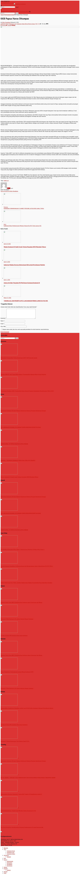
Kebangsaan (10, 861)
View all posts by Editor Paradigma (9, 191)
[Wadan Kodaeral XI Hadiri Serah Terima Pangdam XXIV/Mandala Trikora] (40, 469)
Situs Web (3, 326)
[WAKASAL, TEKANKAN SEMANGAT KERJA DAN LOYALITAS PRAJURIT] (40, 452)
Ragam (21, 11)
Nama (2, 321)
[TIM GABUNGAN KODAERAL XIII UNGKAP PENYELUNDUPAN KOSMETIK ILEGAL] (40, 419)
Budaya (9, 870)
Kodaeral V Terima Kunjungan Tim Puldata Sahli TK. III (15, 741)
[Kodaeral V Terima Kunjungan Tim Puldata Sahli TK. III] (40, 733)
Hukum (18, 11)
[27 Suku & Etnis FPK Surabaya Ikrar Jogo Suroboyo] (40, 627)
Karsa (14, 11)
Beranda (3, 3)
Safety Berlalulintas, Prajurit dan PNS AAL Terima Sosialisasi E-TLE (18, 810)
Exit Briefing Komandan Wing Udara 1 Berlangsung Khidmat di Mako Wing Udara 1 (22, 549)
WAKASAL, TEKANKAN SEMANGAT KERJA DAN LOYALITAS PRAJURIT (18, 460)
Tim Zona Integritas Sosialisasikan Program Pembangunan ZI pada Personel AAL (22, 827)
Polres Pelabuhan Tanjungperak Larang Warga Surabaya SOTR (17, 672)
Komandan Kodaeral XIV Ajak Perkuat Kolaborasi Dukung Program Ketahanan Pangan (23, 410)
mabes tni (6, 180)
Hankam (9, 857)
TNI (6, 11)
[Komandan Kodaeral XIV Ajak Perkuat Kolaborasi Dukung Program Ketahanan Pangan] (40, 402)
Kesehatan (9, 865)
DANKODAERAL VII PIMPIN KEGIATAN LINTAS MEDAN (14, 444)
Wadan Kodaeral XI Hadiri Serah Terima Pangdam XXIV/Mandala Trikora (19, 477)
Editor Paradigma (6, 22)
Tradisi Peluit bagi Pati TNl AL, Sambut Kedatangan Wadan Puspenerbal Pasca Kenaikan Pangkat (26, 582)
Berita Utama (31, 24)
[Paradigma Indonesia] (20, 4)
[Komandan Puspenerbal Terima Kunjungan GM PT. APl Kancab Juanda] (40, 350)
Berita (26, 24)
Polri (12, 11)
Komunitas (9, 862)
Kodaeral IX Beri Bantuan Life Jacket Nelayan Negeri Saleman (17, 619)
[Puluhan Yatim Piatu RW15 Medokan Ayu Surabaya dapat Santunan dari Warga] (40, 594)
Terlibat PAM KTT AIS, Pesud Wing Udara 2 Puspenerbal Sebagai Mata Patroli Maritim (23, 374)
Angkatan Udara (21, 24)
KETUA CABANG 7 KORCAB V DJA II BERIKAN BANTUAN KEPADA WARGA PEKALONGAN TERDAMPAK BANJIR (28, 777)
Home (2, 14)
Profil (28, 11)
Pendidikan (9, 864)
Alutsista (9, 11)
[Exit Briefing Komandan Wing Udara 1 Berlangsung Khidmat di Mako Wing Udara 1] (40, 541)
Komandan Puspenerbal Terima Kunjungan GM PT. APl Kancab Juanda (19, 358)
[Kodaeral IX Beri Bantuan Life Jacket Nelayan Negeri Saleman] (40, 611)
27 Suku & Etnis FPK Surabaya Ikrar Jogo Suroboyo (14, 635)
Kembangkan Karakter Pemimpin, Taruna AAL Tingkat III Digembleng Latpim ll (21, 794)
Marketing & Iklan (9, 3)
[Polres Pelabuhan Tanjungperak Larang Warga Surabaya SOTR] (40, 664)
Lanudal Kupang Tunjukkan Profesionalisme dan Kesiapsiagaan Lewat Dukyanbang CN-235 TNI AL (27, 566)
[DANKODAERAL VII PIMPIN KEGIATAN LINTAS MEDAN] (40, 436)
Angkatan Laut (12, 24)
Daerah (25, 11)
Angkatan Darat (10, 14)
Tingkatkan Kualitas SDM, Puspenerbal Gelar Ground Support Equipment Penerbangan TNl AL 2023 (27, 391)
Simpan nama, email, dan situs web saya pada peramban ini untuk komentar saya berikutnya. (25, 329)
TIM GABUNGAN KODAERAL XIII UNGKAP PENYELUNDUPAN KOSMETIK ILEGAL (21, 427)
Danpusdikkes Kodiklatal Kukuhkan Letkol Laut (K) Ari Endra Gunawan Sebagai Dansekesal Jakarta (27, 708)
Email (2, 323)
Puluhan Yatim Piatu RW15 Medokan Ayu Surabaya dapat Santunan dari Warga (21, 602)
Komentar (3, 318)
